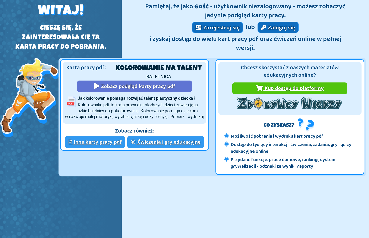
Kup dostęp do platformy (293, 88)
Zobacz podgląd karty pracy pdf (137, 86)
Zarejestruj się (221, 27)
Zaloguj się (281, 27)
